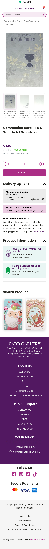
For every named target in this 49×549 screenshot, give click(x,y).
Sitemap (24, 386)
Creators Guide (25, 390)
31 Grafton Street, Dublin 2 (26, 451)
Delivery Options (16, 184)
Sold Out (24, 172)
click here (39, 231)
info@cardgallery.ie (26, 446)
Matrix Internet (38, 539)
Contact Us (24, 409)
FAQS (25, 419)
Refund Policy (24, 424)
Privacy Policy (25, 516)
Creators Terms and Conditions (24, 395)
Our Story (24, 371)
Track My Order (24, 428)
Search (43, 14)
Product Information (19, 240)
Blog (24, 381)
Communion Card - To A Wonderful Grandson (22, 130)
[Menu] (5, 8)
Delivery (24, 414)
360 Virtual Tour (24, 376)
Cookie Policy (24, 520)
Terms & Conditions (25, 525)
